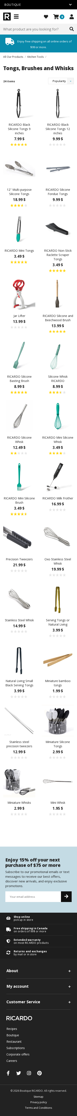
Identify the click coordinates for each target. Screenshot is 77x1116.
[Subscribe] (66, 896)
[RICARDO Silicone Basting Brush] (19, 355)
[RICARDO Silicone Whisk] (19, 416)
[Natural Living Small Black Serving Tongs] (19, 659)
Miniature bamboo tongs (58, 683)
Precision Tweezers (19, 559)
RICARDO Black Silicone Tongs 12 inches (58, 129)
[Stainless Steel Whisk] (19, 598)
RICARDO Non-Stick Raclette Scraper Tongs (58, 255)
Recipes (11, 1029)
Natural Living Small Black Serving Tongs (19, 683)
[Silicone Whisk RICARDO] (58, 355)
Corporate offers (18, 1054)
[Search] (71, 29)
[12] (19, 168)
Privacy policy (38, 1102)
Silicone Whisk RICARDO (58, 378)
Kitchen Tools (35, 57)
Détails (38, 918)
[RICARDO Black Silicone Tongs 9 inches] (19, 103)
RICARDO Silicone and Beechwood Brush (58, 318)
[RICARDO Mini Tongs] (19, 229)
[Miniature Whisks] (19, 781)
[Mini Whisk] (58, 781)
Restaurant (14, 1041)
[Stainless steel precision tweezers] (19, 720)
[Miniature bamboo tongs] (58, 659)
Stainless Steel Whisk (19, 620)
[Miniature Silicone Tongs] (58, 720)
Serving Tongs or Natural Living (58, 622)
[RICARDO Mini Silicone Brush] (19, 477)
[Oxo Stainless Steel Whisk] (58, 538)
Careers (11, 1061)
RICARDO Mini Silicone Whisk (57, 439)
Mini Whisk (57, 803)
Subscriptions (15, 1048)
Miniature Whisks (19, 803)
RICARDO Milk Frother (57, 498)
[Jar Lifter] (19, 294)
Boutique (12, 1035)
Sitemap (38, 1097)
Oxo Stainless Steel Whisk (57, 561)
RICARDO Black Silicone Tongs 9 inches (19, 129)
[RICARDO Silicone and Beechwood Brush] (58, 294)
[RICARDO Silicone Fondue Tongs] (58, 168)
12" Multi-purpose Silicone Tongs (19, 192)
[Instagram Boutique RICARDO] (29, 1073)
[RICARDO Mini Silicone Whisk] (58, 416)
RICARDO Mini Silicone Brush (19, 500)
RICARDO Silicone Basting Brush (19, 378)
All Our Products (13, 57)
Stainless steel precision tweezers (19, 744)
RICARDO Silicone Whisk (19, 439)
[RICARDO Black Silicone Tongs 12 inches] (58, 103)
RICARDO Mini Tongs (19, 251)
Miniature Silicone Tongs (58, 744)
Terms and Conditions (38, 1108)
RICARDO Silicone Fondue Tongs (58, 192)
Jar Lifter (19, 316)
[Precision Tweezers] (19, 538)
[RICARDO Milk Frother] (58, 477)
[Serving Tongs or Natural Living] (58, 598)
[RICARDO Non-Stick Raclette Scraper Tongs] (58, 229)
